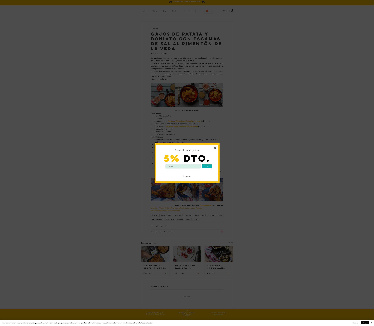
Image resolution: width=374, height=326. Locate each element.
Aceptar (365, 323)
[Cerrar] (371, 322)
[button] (214, 147)
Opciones (355, 323)
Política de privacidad (145, 323)
